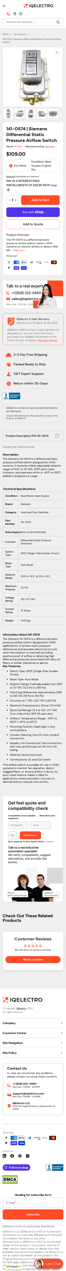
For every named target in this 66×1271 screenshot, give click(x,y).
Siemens (50, 146)
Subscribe (33, 1214)
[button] (4, 6)
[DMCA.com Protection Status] (10, 1183)
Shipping (10, 176)
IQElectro (21, 1008)
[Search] (58, 22)
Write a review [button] (33, 959)
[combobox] (33, 22)
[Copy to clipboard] (57, 436)
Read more (19, 250)
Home (5, 34)
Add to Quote (33, 224)
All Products (20, 34)
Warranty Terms (47, 340)
